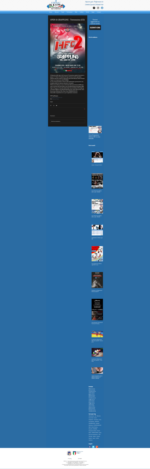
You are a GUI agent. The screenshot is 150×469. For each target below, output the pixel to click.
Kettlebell (97, 423)
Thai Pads (90, 436)
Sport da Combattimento (93, 434)
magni (94, 438)
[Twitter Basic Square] (93, 447)
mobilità (97, 438)
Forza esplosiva (91, 421)
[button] (95, 27)
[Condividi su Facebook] (50, 105)
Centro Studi (91, 417)
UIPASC (94, 436)
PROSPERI (95, 428)
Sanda (100, 432)
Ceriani (95, 417)
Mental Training (94, 427)
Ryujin (90, 432)
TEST (99, 434)
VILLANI (98, 436)
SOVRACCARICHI (95, 432)
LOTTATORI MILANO (97, 425)
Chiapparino (91, 419)
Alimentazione (91, 415)
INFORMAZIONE (92, 423)
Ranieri (98, 430)
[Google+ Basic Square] (97, 447)
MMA (90, 427)
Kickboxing (91, 425)
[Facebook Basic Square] (90, 447)
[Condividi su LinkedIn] (56, 105)
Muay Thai (91, 428)
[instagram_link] (98, 8)
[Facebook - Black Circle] (94, 8)
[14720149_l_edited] (102, 8)
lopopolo (90, 438)
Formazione (96, 419)
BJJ (95, 415)
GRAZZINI (97, 421)
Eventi (51, 101)
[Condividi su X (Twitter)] (53, 105)
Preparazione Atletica (93, 430)
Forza (100, 419)
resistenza (90, 440)
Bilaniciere (99, 415)
